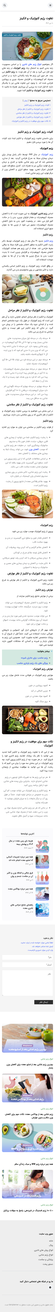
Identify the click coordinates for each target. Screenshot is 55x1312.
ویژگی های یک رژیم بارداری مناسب (32, 663)
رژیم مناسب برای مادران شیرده (34, 658)
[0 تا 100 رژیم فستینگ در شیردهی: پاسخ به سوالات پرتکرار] (27, 1184)
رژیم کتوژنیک (47, 154)
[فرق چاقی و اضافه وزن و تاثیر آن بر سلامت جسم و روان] (42, 878)
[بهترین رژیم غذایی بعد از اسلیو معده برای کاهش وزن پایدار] (27, 1038)
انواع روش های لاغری (43, 1250)
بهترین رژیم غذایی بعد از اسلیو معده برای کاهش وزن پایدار (29, 1066)
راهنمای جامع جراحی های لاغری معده (21, 906)
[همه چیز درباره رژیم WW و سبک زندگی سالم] (27, 1137)
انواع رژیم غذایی (46, 1255)
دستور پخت (48, 1264)
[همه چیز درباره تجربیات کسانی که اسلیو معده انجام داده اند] (42, 862)
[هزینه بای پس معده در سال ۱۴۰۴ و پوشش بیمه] (42, 846)
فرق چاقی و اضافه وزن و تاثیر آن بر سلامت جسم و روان (20, 874)
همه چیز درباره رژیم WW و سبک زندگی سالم (34, 1164)
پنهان (26, 100)
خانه (51, 1241)
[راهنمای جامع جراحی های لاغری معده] (42, 910)
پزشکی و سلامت (45, 1259)
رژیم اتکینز (48, 241)
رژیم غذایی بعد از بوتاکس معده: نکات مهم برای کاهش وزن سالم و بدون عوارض (29, 1116)
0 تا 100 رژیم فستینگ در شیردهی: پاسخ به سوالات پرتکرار (28, 1210)
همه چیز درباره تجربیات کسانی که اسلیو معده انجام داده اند (19, 858)
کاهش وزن (34, 449)
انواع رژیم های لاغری (31, 64)
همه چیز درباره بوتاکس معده (20, 889)
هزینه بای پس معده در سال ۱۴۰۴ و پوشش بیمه (21, 842)
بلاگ (51, 1245)
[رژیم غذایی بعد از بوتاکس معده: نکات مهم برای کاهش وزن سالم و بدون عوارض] (27, 1088)
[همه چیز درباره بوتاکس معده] (42, 894)
